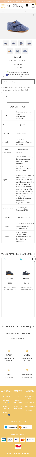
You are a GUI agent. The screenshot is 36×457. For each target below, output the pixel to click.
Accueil (8, 11)
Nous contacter (30, 406)
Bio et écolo (6, 396)
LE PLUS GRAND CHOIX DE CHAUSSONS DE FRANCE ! (18, 1)
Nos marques (30, 402)
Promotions (30, 410)
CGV (18, 396)
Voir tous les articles (18, 339)
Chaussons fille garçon (18, 11)
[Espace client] (27, 5)
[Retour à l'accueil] (18, 6)
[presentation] (32, 259)
